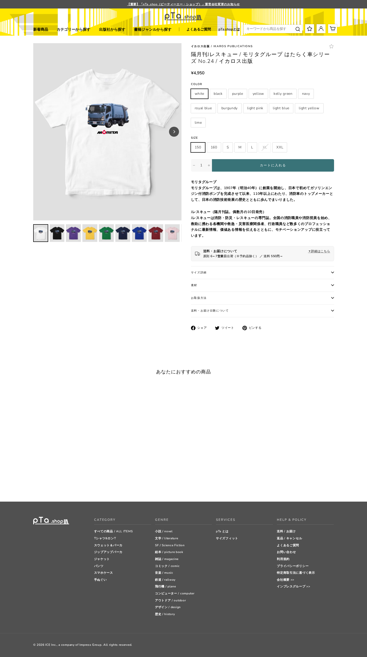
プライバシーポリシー (293, 566)
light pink (255, 108)
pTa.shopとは (229, 29)
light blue (281, 108)
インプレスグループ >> (293, 586)
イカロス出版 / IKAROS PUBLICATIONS (222, 46)
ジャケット (102, 559)
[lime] (35, 485)
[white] (35, 479)
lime (198, 122)
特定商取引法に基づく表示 (296, 573)
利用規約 (283, 559)
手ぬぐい (100, 580)
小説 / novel (164, 531)
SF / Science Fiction (170, 545)
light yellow (309, 108)
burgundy (229, 108)
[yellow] (54, 479)
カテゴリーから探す (73, 29)
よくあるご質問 (198, 29)
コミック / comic (167, 566)
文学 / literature (166, 538)
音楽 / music (164, 573)
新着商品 (40, 29)
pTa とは (222, 531)
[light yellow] (98, 479)
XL (265, 147)
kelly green (283, 93)
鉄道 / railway (165, 580)
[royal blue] (73, 479)
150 (198, 147)
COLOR (196, 84)
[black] (41, 479)
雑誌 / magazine (167, 559)
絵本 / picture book (169, 552)
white (199, 93)
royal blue (203, 108)
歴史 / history (165, 614)
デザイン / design (168, 607)
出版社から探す (112, 29)
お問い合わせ (286, 552)
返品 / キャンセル (289, 538)
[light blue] (91, 479)
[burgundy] (79, 479)
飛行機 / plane (165, 586)
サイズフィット (227, 538)
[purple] (48, 479)
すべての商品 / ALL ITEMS (113, 531)
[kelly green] (60, 479)
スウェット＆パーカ (108, 545)
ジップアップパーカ (108, 552)
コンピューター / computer (174, 593)
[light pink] (85, 479)
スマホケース (103, 573)
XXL (279, 147)
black (218, 93)
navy (306, 93)
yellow (258, 93)
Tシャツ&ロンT (105, 538)
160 (214, 147)
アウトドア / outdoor (170, 600)
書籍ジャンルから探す (153, 29)
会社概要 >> (285, 580)
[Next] (174, 132)
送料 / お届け (286, 531)
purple (237, 93)
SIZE (194, 138)
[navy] (66, 479)
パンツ (99, 566)
